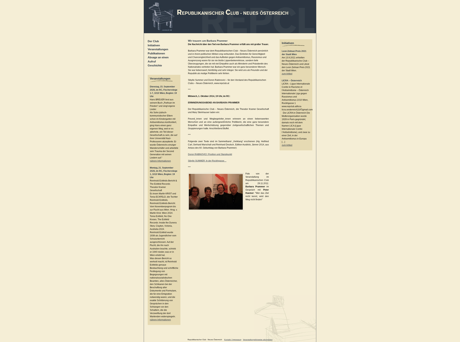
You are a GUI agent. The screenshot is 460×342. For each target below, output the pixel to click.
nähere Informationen (160, 161)
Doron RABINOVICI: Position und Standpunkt (210, 154)
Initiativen (154, 45)
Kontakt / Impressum (232, 340)
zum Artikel (287, 73)
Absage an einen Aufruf (158, 59)
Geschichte (155, 65)
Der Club (153, 41)
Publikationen (156, 53)
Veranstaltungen (158, 49)
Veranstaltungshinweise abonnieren (258, 340)
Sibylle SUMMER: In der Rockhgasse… (207, 161)
